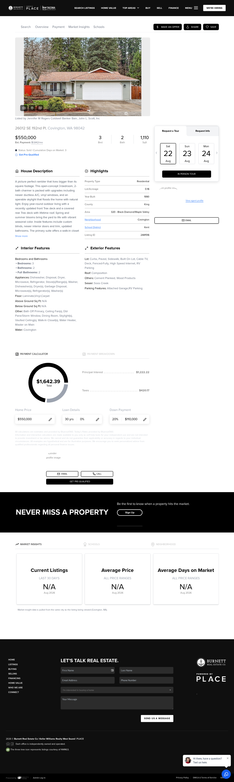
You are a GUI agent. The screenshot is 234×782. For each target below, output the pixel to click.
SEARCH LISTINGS (84, 8)
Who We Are (15, 687)
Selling (12, 673)
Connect (13, 692)
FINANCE (174, 8)
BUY (147, 8)
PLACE (80, 738)
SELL (159, 8)
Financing (14, 678)
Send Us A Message (157, 718)
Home (11, 659)
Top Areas (129, 8)
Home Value (108, 8)
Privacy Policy (182, 777)
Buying (12, 669)
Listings (13, 664)
